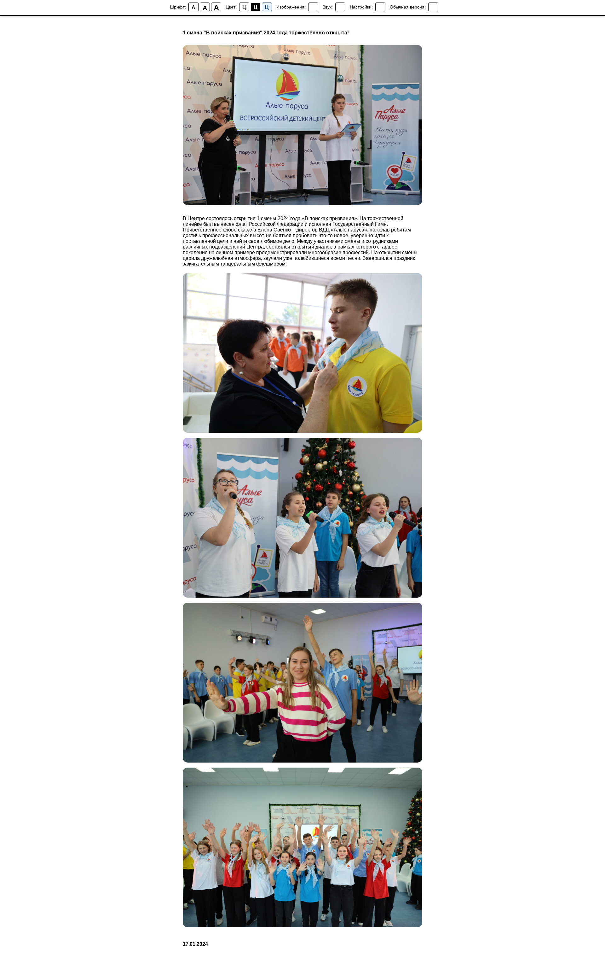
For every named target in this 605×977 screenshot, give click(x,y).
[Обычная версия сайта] (433, 7)
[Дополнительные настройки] (380, 7)
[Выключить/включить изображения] (313, 7)
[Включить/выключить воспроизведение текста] (340, 7)
